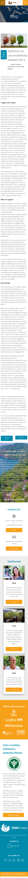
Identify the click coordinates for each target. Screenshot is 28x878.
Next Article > (21, 437)
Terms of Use (18, 874)
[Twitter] (9, 860)
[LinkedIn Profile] (22, 860)
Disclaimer (24, 874)
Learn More (14, 602)
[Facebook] (5, 860)
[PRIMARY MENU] (2, 3)
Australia (18, 64)
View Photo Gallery (13, 815)
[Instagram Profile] (18, 860)
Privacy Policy (12, 874)
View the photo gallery (8, 490)
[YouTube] (14, 860)
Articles (13, 64)
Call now (14, 530)
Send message (14, 548)
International (11, 66)
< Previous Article (6, 438)
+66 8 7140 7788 (25, 1)
